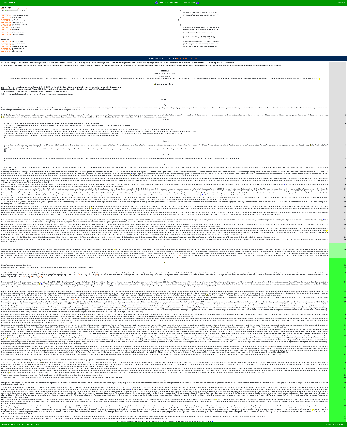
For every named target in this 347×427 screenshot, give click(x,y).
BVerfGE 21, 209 (6, 46)
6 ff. (31, 277)
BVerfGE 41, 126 (6, 32)
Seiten (11, 9)
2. (182, 14)
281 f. (260, 253)
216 (269, 253)
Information (341, 3)
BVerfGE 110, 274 (6, 19)
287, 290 (74, 299)
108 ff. (40, 277)
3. (182, 15)
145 (180, 255)
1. (182, 12)
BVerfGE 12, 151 (6, 51)
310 (97, 275)
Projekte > (5, 424)
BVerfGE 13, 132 (6, 50)
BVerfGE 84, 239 (6, 22)
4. (182, 32)
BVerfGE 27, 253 (6, 41)
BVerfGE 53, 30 (5, 27)
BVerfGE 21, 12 (5, 48)
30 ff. (37, 424)
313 (279, 253)
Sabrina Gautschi (182, 58)
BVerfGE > (30, 424)
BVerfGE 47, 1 (5, 31)
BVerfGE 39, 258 (6, 34)
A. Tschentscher (193, 58)
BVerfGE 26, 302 (6, 43)
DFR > (12, 424)
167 (23, 277)
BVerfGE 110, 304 (6, 17)
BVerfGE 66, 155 (6, 26)
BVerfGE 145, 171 (6, 15)
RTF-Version (4, 9)
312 (88, 275)
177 (85, 299)
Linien (15, 9)
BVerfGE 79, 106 (6, 24)
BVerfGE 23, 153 (6, 44)
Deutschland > (21, 424)
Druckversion (22, 9)
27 (79, 275)
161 (269, 346)
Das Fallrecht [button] (7, 3)
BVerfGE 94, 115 (6, 21)
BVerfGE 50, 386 (6, 29)
